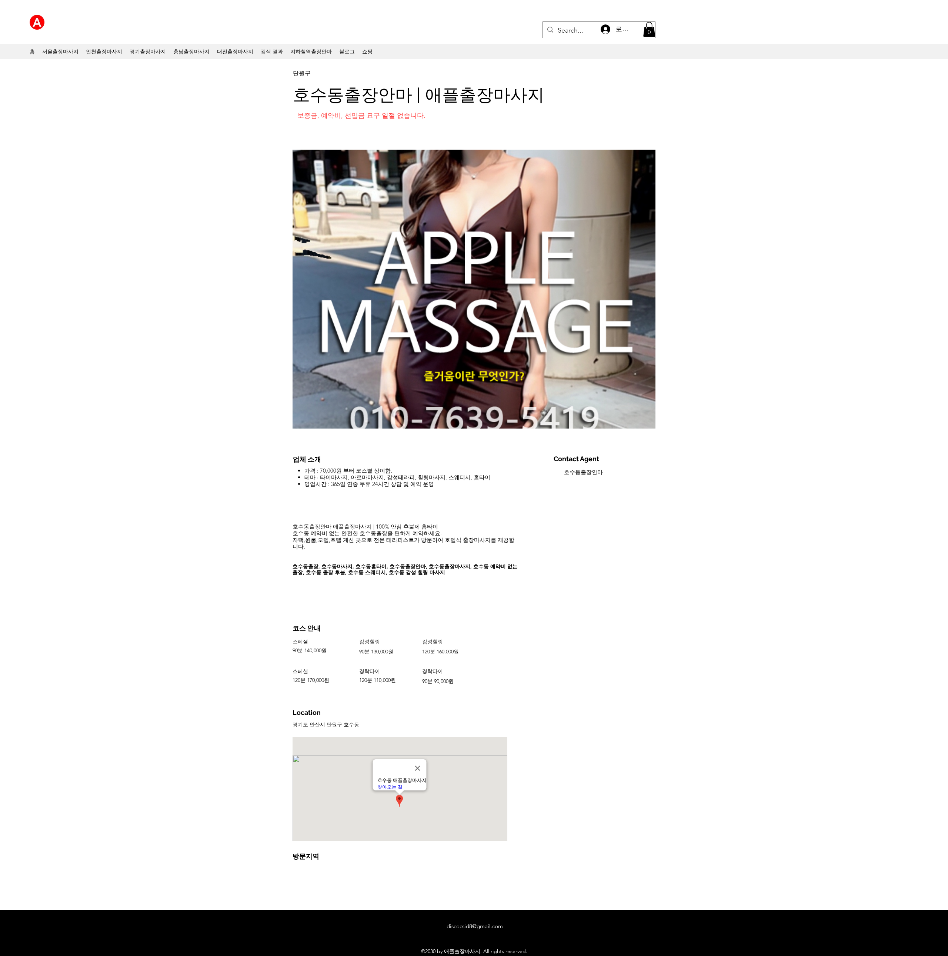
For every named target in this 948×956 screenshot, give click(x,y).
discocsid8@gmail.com (475, 926)
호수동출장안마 (583, 472)
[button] (649, 29)
